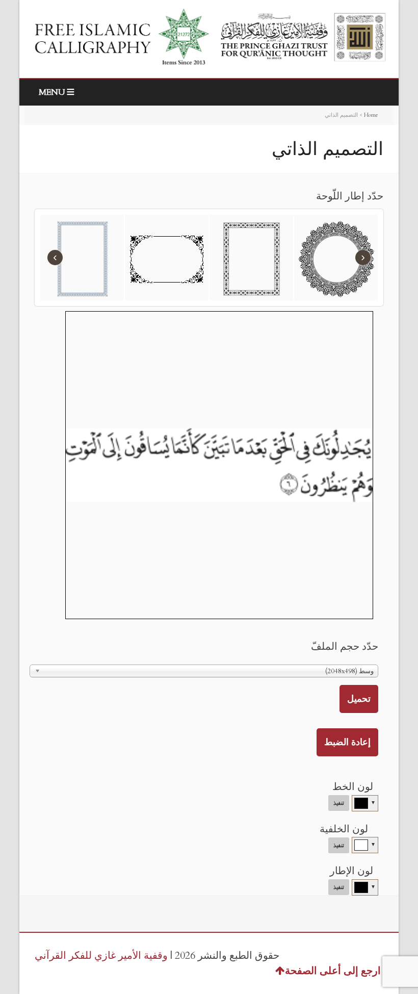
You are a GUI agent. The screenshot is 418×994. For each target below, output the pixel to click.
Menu (52, 92)
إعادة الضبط (347, 742)
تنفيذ (338, 803)
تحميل (359, 699)
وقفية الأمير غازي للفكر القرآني (101, 955)
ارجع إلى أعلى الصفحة (333, 971)
